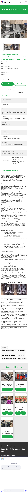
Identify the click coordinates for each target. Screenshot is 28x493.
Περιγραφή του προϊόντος (20, 89)
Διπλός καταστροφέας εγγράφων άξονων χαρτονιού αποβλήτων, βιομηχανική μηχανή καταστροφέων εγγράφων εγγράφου (7, 408)
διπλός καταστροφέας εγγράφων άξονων (13, 350)
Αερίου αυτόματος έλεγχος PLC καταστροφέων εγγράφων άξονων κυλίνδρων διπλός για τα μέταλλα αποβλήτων (7, 385)
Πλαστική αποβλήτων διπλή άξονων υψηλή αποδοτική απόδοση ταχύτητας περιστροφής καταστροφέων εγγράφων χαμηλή (7, 432)
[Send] (26, 490)
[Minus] (26, 459)
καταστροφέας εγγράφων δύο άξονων (13, 355)
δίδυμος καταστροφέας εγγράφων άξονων (14, 358)
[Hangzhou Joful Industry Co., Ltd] (6, 2)
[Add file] (2, 490)
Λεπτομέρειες (7, 89)
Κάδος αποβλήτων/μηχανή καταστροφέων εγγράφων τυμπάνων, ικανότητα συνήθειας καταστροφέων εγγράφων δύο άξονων (20, 408)
